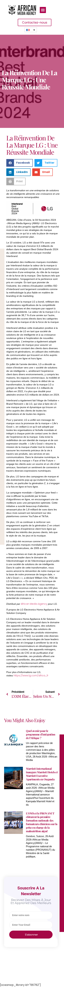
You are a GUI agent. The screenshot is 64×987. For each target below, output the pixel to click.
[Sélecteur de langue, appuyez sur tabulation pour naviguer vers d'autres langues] (31, 29)
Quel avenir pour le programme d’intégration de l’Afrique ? (40, 734)
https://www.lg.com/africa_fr (31, 675)
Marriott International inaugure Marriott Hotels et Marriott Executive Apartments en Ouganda (42, 774)
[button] (43, 10)
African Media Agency (34, 604)
